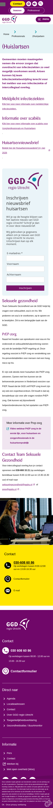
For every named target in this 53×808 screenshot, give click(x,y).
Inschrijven (25, 288)
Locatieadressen (16, 704)
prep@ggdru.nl (9, 489)
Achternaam (14, 274)
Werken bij (12, 764)
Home (6, 34)
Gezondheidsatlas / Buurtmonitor (24, 725)
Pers (9, 753)
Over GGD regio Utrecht (20, 714)
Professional (34, 10)
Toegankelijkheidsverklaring (22, 720)
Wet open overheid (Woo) (21, 769)
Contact (17, 3)
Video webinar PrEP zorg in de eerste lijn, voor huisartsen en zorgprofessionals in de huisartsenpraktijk (25, 435)
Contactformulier (24, 671)
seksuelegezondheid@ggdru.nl (17, 484)
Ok (3, 805)
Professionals (18, 36)
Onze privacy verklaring (16, 805)
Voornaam (13, 263)
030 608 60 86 (21, 650)
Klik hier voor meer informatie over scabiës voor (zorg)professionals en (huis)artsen (25, 125)
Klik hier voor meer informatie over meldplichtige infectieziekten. (25, 106)
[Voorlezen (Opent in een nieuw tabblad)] (34, 3)
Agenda (11, 698)
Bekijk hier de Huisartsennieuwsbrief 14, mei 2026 (23, 150)
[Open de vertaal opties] (28, 3)
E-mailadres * (15, 253)
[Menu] (2, 4)
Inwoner (17, 10)
